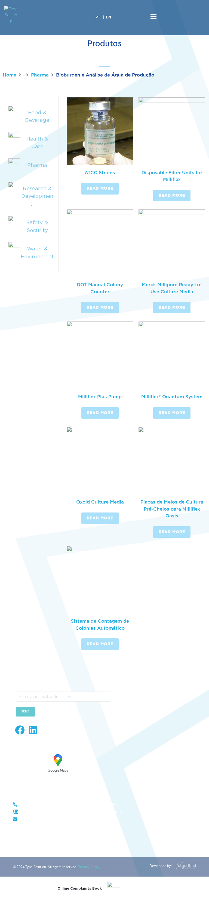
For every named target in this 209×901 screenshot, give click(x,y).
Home (9, 75)
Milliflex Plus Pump (100, 396)
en (108, 17)
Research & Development (37, 196)
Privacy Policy (89, 867)
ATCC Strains (100, 172)
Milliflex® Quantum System (171, 396)
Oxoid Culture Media (100, 502)
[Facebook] (19, 730)
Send (25, 711)
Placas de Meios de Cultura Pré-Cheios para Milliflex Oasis (171, 509)
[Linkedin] (33, 730)
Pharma (40, 75)
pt (98, 17)
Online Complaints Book (79, 889)
